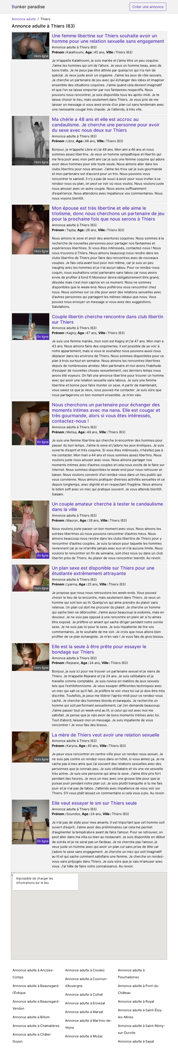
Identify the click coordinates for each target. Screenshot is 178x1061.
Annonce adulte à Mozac (84, 1036)
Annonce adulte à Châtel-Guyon (32, 1037)
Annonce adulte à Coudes (85, 970)
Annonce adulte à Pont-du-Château (139, 989)
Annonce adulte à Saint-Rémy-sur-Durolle (141, 1029)
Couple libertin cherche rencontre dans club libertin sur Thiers (107, 319)
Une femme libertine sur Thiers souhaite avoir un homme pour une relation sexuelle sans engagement (108, 38)
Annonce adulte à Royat (136, 1001)
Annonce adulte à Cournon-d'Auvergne (86, 982)
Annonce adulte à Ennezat (85, 1003)
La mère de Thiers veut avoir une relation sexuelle (105, 735)
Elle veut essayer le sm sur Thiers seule (94, 803)
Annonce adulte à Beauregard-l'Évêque (36, 989)
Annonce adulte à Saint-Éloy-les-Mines (140, 1013)
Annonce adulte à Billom (31, 1017)
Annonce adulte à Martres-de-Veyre (88, 1024)
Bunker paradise (28, 6)
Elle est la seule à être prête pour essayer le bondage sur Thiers (99, 649)
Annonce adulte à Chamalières (36, 1026)
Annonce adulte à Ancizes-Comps (33, 973)
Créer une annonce (147, 7)
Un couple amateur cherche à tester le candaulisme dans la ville (107, 506)
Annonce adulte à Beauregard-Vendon (36, 1004)
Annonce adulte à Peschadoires (131, 973)
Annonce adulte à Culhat (84, 994)
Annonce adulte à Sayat (136, 1041)
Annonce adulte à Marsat (84, 1012)
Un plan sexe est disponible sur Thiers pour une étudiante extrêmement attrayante (103, 570)
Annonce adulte (24, 19)
